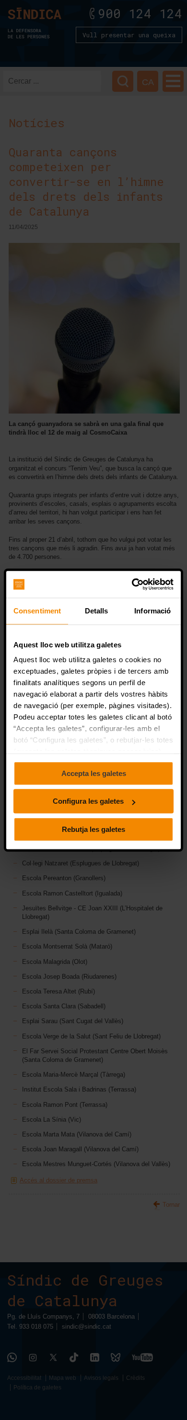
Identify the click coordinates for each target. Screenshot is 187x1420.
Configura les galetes (88, 801)
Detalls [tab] (96, 611)
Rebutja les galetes (93, 829)
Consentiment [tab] (37, 611)
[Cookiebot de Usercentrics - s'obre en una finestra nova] (133, 584)
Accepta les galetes (93, 773)
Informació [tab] (152, 611)
